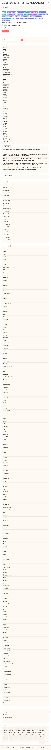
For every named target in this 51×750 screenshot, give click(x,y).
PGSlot (8, 14)
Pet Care (5, 402)
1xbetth (5, 259)
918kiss (4, 105)
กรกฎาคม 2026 (6, 187)
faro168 (5, 322)
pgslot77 (14, 14)
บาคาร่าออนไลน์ (5, 18)
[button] (22, 40)
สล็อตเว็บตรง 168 (6, 648)
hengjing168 (6, 342)
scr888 (4, 496)
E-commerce (6, 316)
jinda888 (5, 356)
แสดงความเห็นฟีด (8, 717)
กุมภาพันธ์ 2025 (6, 232)
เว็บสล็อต (5, 690)
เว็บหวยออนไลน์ (6, 692)
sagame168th (45, 14)
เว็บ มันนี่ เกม (6, 682)
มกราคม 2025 (6, 234)
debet (4, 314)
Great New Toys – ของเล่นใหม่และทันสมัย (14, 23)
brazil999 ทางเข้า (7, 303)
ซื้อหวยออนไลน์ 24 (7, 575)
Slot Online (17, 16)
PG (44, 12)
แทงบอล (5, 695)
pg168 (4, 49)
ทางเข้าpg (5, 588)
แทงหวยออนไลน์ (6, 700)
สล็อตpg (5, 632)
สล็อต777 (5, 622)
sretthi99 (5, 523)
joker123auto (6, 361)
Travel (4, 543)
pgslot (4, 62)
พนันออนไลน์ (18, 18)
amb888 (5, 283)
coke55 (5, 311)
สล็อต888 (5, 59)
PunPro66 (26, 14)
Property (5, 457)
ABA (8, 12)
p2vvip (4, 400)
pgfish (4, 421)
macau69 (5, 382)
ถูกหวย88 (5, 583)
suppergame (6, 530)
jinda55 (5, 50)
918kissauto (6, 267)
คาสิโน (27, 16)
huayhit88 (5, 348)
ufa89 (4, 554)
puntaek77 (5, 468)
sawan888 (5, 491)
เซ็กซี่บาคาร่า (6, 676)
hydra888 (5, 350)
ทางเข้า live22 (6, 585)
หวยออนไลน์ (5, 141)
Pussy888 (38, 14)
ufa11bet (5, 546)
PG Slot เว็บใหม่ (6, 410)
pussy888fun (6, 473)
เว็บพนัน (40, 18)
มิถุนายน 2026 (6, 190)
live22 (4, 124)
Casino (24, 12)
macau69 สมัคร (6, 384)
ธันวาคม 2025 (6, 206)
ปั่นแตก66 (13, 18)
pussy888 (5, 64)
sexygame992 (6, 509)
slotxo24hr (5, 520)
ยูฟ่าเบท (5, 609)
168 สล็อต (5, 249)
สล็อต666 (5, 619)
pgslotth (5, 452)
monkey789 (5, 392)
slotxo (4, 67)
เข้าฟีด (6, 714)
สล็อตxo (5, 100)
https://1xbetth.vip (7, 72)
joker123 (5, 47)
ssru (4, 528)
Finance (5, 324)
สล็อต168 (5, 614)
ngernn (40, 12)
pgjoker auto (6, 429)
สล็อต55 (5, 617)
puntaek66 (5, 465)
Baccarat (19, 12)
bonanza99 (5, 298)
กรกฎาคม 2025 (6, 219)
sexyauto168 (6, 504)
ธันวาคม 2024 (6, 237)
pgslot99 (5, 442)
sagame (5, 483)
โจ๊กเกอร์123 (5, 90)
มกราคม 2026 (6, 203)
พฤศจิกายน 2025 (7, 208)
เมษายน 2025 (6, 226)
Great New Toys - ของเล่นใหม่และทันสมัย (23, 3)
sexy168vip (5, 502)
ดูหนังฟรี (5, 113)
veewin (5, 562)
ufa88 (4, 551)
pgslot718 (5, 436)
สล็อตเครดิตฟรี (6, 643)
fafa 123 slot (6, 319)
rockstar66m (6, 478)
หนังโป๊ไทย (5, 70)
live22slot (5, 374)
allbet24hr (5, 277)
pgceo (4, 418)
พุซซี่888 (5, 606)
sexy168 (5, 499)
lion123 (4, 369)
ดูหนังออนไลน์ (6, 85)
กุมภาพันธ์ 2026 (6, 200)
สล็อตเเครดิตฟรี (6, 650)
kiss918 (4, 79)
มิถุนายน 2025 (6, 221)
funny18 (5, 332)
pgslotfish (5, 447)
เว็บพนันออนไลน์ (5, 20)
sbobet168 (5, 494)
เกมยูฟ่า (5, 669)
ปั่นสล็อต (5, 598)
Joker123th (35, 12)
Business (5, 306)
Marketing (5, 387)
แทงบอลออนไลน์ (6, 697)
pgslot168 (5, 434)
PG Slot (4, 14)
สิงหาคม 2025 (6, 216)
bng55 (4, 296)
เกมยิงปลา (36, 18)
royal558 (5, 481)
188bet (4, 251)
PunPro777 (32, 14)
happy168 (5, 337)
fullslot (4, 327)
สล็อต (24, 18)
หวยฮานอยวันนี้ (6, 661)
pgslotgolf (5, 450)
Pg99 (4, 416)
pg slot (4, 77)
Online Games (6, 397)
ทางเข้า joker (6, 87)
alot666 (5, 280)
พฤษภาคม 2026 (6, 193)
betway (5, 288)
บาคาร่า (39, 16)
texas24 (5, 541)
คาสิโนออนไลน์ (33, 16)
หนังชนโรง (5, 108)
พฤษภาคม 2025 (6, 224)
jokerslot (5, 97)
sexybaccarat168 (6, 16)
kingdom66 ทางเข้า (7, 366)
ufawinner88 (6, 559)
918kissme (5, 269)
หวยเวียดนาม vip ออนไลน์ (8, 663)
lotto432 (5, 379)
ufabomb (5, 556)
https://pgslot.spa (7, 74)
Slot (13, 16)
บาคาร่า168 (5, 118)
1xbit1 (4, 262)
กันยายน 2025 (6, 213)
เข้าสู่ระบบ (7, 712)
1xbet (4, 256)
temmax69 (5, 538)
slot (4, 82)
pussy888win (6, 476)
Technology (6, 536)
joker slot (5, 89)
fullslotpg (5, 123)
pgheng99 (5, 121)
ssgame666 (6, 525)
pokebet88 (5, 455)
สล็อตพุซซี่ (5, 637)
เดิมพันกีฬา (5, 679)
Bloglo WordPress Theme (43, 747)
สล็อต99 (5, 629)
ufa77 (4, 549)
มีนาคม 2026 (6, 198)
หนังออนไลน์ (6, 129)
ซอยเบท (5, 572)
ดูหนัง (4, 126)
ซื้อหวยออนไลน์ (6, 139)
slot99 (4, 52)
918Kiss (4, 12)
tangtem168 (6, 533)
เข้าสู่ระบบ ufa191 (7, 671)
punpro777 (5, 138)
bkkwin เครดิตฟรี (7, 293)
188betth (5, 254)
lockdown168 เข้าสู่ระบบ (8, 376)
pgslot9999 (20, 14)
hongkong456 (6, 345)
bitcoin (4, 290)
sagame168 (5, 486)
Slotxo (22, 16)
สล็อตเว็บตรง (6, 55)
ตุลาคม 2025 (6, 211)
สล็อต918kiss (6, 627)
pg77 (4, 413)
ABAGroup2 (13, 12)
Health (4, 340)
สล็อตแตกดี (5, 653)
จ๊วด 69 (4, 569)
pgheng (5, 423)
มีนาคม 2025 (6, 229)
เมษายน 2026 (6, 195)
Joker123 (29, 12)
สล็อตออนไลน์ (29, 18)
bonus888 (5, 301)
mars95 (5, 389)
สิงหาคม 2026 (6, 185)
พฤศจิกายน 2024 (7, 239)
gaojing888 (5, 335)
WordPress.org (8, 720)
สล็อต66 (5, 54)
